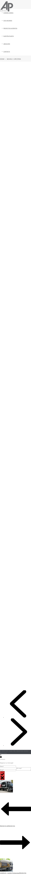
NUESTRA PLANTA (8, 36)
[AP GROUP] (6, 12)
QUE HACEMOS (7, 20)
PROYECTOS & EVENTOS (10, 28)
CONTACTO (6, 51)
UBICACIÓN (6, 44)
